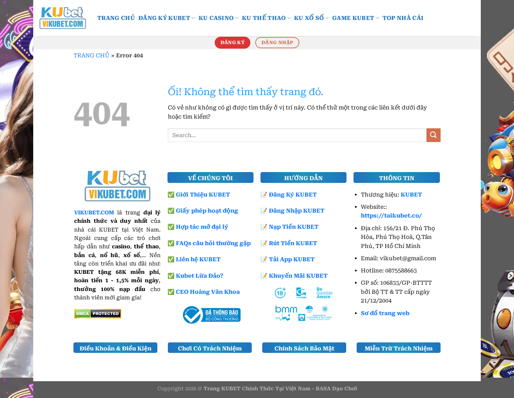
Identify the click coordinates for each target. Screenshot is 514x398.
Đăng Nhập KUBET (296, 210)
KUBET (411, 194)
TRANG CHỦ (116, 18)
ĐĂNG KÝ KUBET (164, 18)
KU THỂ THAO (264, 18)
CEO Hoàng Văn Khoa (208, 292)
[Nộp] (434, 135)
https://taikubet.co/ (391, 215)
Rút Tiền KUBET (293, 243)
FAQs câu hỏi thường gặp (213, 243)
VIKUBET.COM (94, 212)
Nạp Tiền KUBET (294, 226)
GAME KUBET (353, 18)
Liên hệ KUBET (198, 259)
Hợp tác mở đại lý (202, 226)
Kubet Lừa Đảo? (199, 275)
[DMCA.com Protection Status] (97, 313)
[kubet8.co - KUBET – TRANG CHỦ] (62, 18)
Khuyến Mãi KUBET (298, 275)
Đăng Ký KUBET (293, 194)
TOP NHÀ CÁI (403, 18)
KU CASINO (216, 18)
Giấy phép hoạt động (207, 210)
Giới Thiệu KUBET (203, 194)
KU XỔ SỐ (309, 18)
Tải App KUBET (292, 259)
